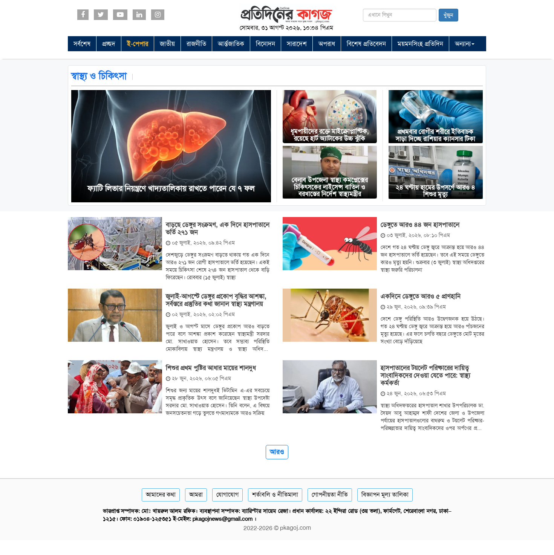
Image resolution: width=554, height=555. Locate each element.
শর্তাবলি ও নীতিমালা (275, 494)
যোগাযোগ (227, 494)
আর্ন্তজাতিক (231, 44)
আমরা (196, 494)
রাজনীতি (196, 44)
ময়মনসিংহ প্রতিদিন (420, 44)
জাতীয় (167, 44)
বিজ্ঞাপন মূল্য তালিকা (385, 494)
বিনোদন (265, 44)
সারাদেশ (297, 44)
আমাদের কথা (161, 494)
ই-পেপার (137, 44)
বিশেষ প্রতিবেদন (366, 44)
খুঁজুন (448, 15)
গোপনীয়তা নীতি (330, 494)
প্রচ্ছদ (108, 44)
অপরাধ (326, 44)
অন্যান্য (463, 44)
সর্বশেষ (81, 44)
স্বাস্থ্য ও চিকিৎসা (99, 76)
